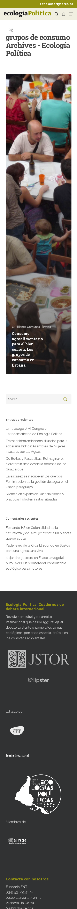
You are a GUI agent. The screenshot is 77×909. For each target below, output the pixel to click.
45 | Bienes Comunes (26, 327)
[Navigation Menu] (71, 14)
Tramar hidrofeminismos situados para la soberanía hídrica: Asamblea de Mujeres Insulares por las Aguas (37, 446)
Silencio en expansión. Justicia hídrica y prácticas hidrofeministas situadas (35, 496)
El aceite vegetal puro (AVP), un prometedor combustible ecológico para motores (36, 563)
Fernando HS (15, 528)
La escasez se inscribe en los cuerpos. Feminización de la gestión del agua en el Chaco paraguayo (37, 481)
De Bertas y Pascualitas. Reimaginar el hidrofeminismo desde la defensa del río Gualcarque (36, 464)
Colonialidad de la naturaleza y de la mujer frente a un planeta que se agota (38, 533)
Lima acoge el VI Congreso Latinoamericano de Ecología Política (34, 431)
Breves (46, 327)
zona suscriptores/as (56, 4)
